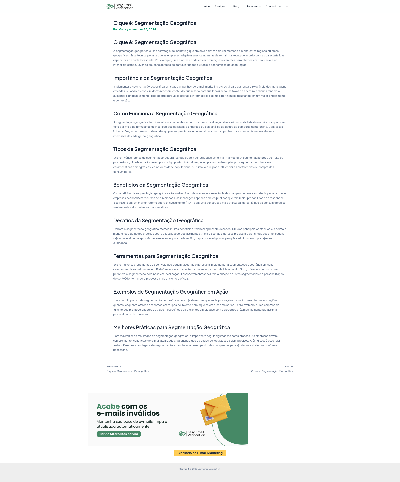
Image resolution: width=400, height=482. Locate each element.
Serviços (220, 6)
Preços (237, 6)
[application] (226, 7)
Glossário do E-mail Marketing (200, 453)
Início (206, 6)
